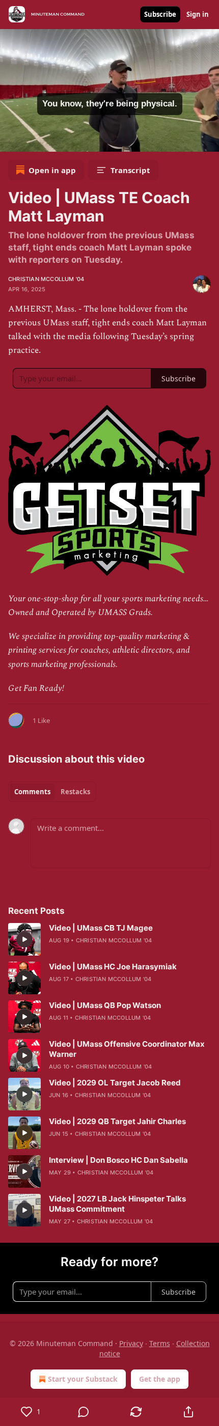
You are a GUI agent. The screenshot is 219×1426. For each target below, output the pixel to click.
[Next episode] (33, 140)
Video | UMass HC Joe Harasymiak (113, 966)
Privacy (131, 1343)
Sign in (197, 14)
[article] (109, 939)
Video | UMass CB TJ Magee (101, 928)
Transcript (130, 170)
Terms (159, 1343)
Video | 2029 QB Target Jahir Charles (117, 1121)
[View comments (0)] (83, 1412)
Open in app (52, 170)
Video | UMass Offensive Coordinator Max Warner (127, 1049)
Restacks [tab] (75, 791)
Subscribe (160, 14)
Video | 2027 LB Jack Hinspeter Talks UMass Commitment (117, 1204)
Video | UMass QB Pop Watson (105, 1005)
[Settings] (208, 140)
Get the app (159, 1379)
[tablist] (52, 791)
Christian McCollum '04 (46, 279)
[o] (24, 939)
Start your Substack (83, 1379)
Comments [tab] (32, 791)
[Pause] (11, 140)
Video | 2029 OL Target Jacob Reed (115, 1082)
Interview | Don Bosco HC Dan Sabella (118, 1160)
